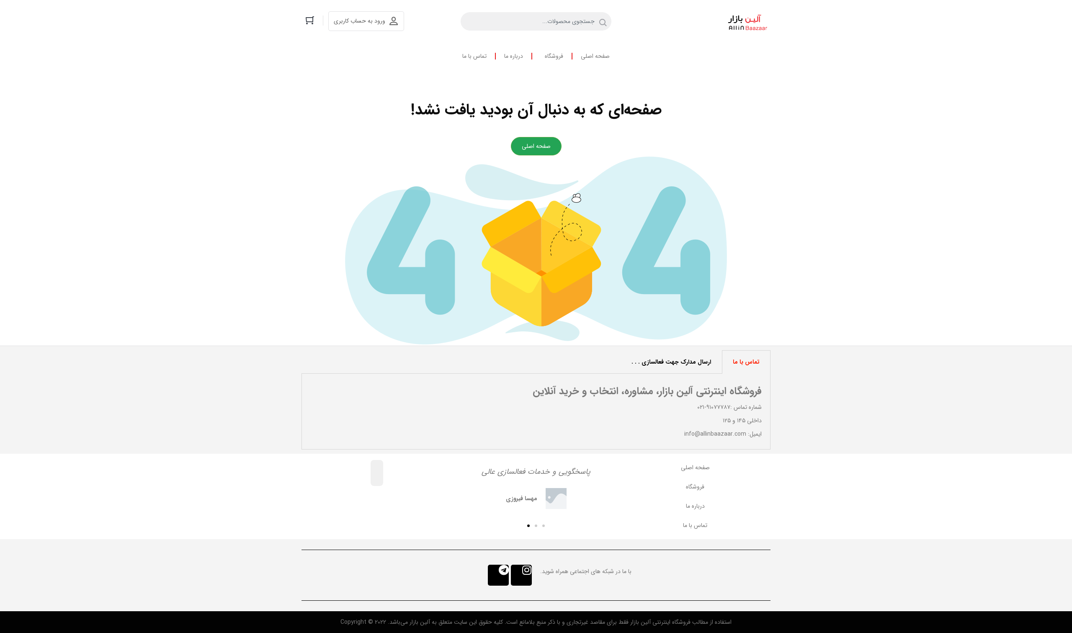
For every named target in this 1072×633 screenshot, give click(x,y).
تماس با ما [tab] (746, 362)
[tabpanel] (536, 412)
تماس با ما (474, 56)
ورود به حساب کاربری (359, 21)
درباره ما (513, 56)
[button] (543, 525)
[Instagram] (521, 575)
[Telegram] (498, 575)
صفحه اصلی (595, 56)
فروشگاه (554, 56)
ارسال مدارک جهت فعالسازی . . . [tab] (671, 362)
